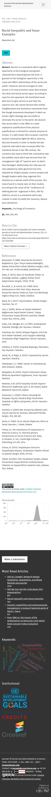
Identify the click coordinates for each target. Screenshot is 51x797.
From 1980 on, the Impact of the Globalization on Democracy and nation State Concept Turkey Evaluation (26, 620)
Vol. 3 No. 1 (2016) (10, 19)
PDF (6, 53)
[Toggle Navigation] (43, 4)
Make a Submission (14, 559)
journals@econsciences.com (24, 768)
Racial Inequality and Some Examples (25, 598)
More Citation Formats (15, 246)
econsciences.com (10, 765)
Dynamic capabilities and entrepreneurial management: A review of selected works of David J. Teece (27, 608)
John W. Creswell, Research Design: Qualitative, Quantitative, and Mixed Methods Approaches (24, 580)
